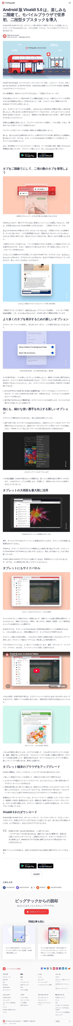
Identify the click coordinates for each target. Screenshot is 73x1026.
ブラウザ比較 (24, 990)
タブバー (36, 109)
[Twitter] (51, 968)
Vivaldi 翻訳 (7, 313)
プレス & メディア (43, 997)
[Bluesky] (45, 968)
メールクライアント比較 (45, 985)
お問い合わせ (24, 1005)
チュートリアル (24, 1000)
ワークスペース (24, 982)
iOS (4, 982)
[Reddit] (69, 968)
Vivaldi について (60, 997)
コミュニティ (6, 1000)
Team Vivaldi (15, 35)
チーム (57, 1000)
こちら (50, 149)
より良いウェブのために (62, 1005)
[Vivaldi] (8, 3)
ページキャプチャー (25, 313)
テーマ (5, 1007)
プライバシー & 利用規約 (62, 1012)
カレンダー (41, 979)
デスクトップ (6, 977)
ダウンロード (6, 990)
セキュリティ (59, 1015)
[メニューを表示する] (70, 3)
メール (40, 977)
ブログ (57, 977)
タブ (21, 979)
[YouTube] (54, 968)
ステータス (13, 1023)
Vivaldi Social (7, 997)
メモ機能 (11, 122)
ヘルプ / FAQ (24, 997)
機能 (21, 977)
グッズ (5, 1012)
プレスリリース (42, 1000)
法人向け (5, 985)
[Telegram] (66, 968)
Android (5, 979)
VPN (21, 987)
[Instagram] (57, 968)
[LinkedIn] (63, 968)
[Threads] (48, 968)
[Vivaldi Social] (42, 968)
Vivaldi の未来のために (9, 1009)
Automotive (6, 987)
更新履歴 (36, 874)
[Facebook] (60, 968)
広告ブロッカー (30, 310)
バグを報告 (23, 1002)
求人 (56, 1002)
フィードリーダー (43, 982)
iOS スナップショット (61, 988)
